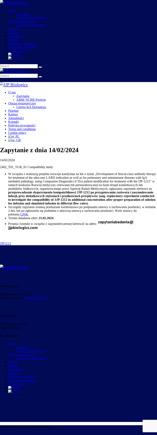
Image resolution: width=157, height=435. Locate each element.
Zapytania (22, 347)
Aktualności (16, 369)
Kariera (13, 365)
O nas (12, 343)
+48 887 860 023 (35, 298)
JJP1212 (5, 243)
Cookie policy (17, 384)
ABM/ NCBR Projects (31, 351)
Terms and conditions (22, 380)
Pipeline (13, 362)
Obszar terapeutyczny (22, 354)
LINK (24, 214)
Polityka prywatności (21, 376)
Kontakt (13, 373)
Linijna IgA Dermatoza (31, 358)
